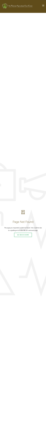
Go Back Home (23, 235)
